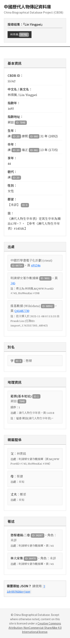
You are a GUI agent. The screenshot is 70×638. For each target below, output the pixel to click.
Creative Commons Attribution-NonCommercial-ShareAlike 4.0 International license (35, 627)
